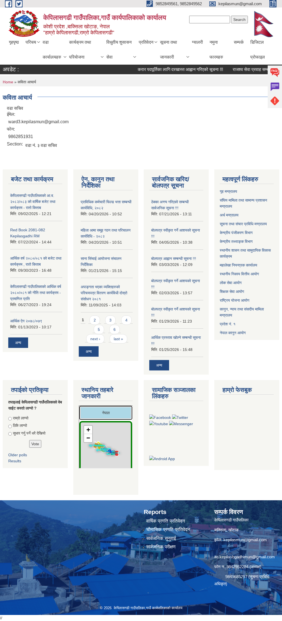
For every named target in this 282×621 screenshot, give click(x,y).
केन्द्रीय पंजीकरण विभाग (237, 232)
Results (14, 461)
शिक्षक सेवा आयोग (232, 291)
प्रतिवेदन (146, 42)
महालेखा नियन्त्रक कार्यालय (239, 265)
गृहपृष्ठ (14, 42)
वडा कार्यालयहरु (52, 49)
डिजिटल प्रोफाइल (257, 49)
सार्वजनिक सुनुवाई (161, 538)
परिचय (31, 42)
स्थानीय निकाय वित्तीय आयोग (240, 274)
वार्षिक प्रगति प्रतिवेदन (165, 521)
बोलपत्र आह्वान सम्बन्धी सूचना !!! (173, 258)
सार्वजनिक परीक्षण (160, 546)
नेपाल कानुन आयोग (233, 333)
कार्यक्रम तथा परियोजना (80, 49)
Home (8, 82)
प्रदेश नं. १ (228, 324)
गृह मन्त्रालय (229, 191)
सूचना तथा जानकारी (168, 49)
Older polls (17, 455)
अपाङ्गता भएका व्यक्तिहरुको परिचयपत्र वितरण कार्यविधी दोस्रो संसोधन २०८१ (104, 293)
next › (95, 339)
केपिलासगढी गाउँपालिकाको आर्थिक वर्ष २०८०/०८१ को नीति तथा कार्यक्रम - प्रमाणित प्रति (35, 292)
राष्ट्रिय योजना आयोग (235, 300)
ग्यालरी (197, 42)
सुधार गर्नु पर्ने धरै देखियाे (29, 433)
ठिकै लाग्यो (20, 425)
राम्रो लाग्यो (20, 418)
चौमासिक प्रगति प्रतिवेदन (168, 529)
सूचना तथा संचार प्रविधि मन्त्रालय (244, 224)
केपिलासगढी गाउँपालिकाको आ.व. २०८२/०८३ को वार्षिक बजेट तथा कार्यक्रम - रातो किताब (32, 201)
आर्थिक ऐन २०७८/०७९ (26, 321)
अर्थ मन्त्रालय (230, 215)
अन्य (18, 342)
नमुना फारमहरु (216, 49)
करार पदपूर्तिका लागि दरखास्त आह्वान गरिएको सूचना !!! (172, 69)
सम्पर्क (239, 42)
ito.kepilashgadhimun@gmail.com (244, 556)
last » (118, 339)
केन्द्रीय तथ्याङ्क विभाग (236, 241)
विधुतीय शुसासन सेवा (119, 49)
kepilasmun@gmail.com (245, 539)
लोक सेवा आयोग (231, 283)
